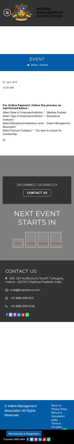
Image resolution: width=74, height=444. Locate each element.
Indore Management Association (20, 408)
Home (34, 65)
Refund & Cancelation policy (58, 416)
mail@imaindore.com (25, 290)
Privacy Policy (59, 409)
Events (44, 65)
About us (56, 405)
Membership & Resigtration (24, 433)
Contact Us (37, 193)
